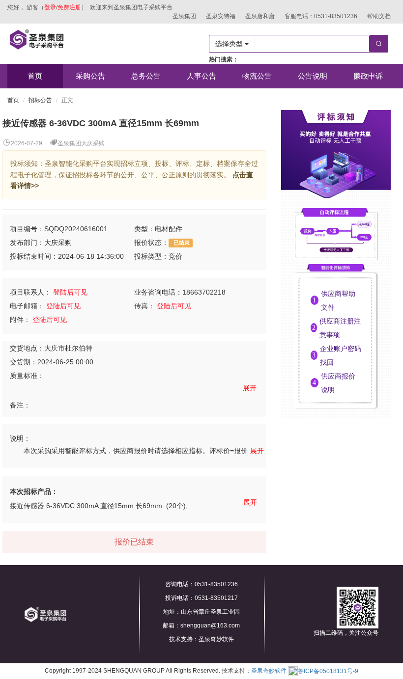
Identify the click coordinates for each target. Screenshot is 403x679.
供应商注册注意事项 (340, 328)
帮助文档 (379, 16)
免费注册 (69, 7)
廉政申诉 (368, 76)
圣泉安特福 (220, 16)
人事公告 (201, 76)
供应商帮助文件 (338, 300)
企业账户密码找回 (340, 355)
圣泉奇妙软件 (269, 671)
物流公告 (257, 76)
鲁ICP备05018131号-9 (328, 671)
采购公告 (90, 76)
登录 (50, 7)
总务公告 (146, 76)
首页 (35, 76)
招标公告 (40, 100)
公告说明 (312, 76)
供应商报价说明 (338, 383)
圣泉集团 (184, 16)
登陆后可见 (70, 292)
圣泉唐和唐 (260, 16)
